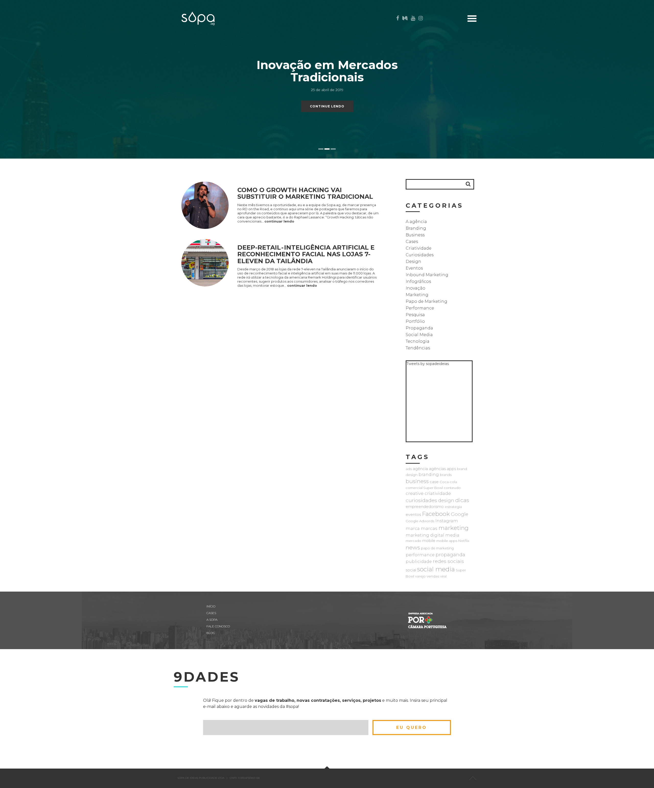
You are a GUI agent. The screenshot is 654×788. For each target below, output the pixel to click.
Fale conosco (218, 626)
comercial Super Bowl (424, 488)
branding (428, 474)
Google (459, 514)
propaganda (450, 555)
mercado (413, 541)
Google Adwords (420, 521)
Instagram (446, 520)
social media (436, 569)
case (434, 482)
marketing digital (425, 535)
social (411, 570)
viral (443, 576)
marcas (429, 528)
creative (415, 493)
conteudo (452, 488)
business (417, 481)
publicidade (419, 561)
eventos (413, 514)
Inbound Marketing (427, 274)
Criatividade (418, 248)
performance (420, 554)
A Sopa (493, 58)
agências (437, 469)
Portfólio (415, 321)
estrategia (453, 507)
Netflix (463, 541)
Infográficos (418, 281)
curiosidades (421, 500)
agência (420, 469)
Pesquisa (415, 314)
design (446, 500)
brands (446, 475)
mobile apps (446, 541)
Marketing (417, 294)
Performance (420, 308)
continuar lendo (279, 221)
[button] (468, 184)
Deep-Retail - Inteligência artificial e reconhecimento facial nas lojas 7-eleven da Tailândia (306, 254)
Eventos (414, 268)
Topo (472, 778)
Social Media (419, 334)
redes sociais (448, 561)
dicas (462, 500)
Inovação (415, 288)
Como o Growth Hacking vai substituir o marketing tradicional (305, 193)
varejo (420, 576)
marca (413, 528)
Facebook (436, 513)
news (413, 547)
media (452, 535)
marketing (453, 527)
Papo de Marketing (426, 301)
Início (494, 34)
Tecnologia (417, 341)
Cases (494, 42)
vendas (433, 576)
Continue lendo (327, 106)
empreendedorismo (425, 506)
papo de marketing (437, 548)
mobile (428, 540)
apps (451, 469)
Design (413, 261)
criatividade (438, 493)
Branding (416, 228)
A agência (416, 221)
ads (409, 469)
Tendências (418, 348)
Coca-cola (448, 482)
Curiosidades (420, 254)
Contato (490, 66)
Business (415, 234)
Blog (494, 50)
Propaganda (419, 328)
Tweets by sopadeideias (427, 363)
